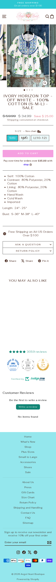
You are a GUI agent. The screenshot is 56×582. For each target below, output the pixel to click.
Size (26, 131)
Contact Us (28, 512)
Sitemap (28, 522)
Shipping (13, 119)
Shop (28, 446)
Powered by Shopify (28, 579)
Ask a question (28, 244)
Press (27, 487)
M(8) (24, 138)
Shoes (28, 467)
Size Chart (28, 497)
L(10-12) (40, 138)
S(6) (12, 138)
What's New (28, 441)
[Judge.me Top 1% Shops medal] (43, 365)
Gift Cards (28, 492)
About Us (28, 482)
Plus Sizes (28, 451)
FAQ (28, 517)
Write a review (28, 406)
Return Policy (28, 251)
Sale (28, 472)
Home (28, 436)
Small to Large (28, 457)
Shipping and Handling (28, 507)
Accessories (28, 462)
